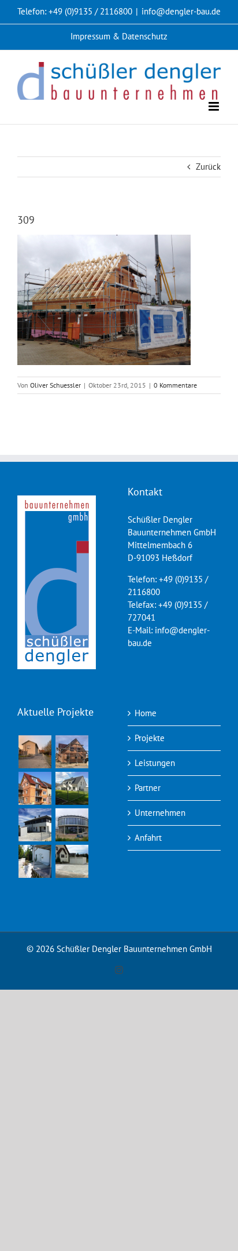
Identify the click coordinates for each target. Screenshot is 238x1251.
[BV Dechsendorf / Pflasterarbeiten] (34, 861)
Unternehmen (160, 812)
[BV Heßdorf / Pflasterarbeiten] (71, 861)
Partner (148, 787)
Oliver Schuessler (55, 385)
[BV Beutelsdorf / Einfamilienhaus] (71, 752)
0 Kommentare (175, 385)
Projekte (150, 737)
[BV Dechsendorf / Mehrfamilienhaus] (34, 788)
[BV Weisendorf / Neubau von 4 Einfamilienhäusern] (34, 752)
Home (146, 712)
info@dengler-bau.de (181, 11)
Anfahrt (148, 837)
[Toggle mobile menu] (215, 106)
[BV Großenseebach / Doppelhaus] (71, 788)
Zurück (208, 166)
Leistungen (155, 762)
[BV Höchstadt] (71, 825)
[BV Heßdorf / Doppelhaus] (34, 825)
